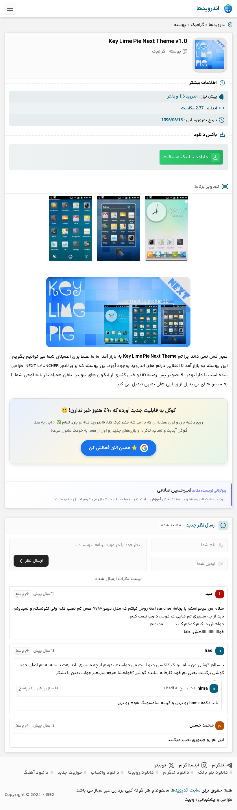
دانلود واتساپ (105, 772)
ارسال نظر (34, 560)
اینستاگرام (189, 765)
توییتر (160, 765)
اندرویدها (208, 8)
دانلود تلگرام (176, 772)
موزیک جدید (70, 772)
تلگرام (218, 765)
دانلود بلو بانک (213, 772)
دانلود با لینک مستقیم (185, 157)
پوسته (180, 25)
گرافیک (197, 25)
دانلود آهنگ (36, 772)
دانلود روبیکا (141, 772)
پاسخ (19, 594)
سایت (194, 790)
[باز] (10, 9)
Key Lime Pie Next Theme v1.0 (148, 41)
